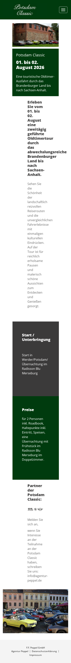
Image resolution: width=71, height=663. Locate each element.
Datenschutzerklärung (44, 651)
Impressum (35, 655)
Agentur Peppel (19, 651)
